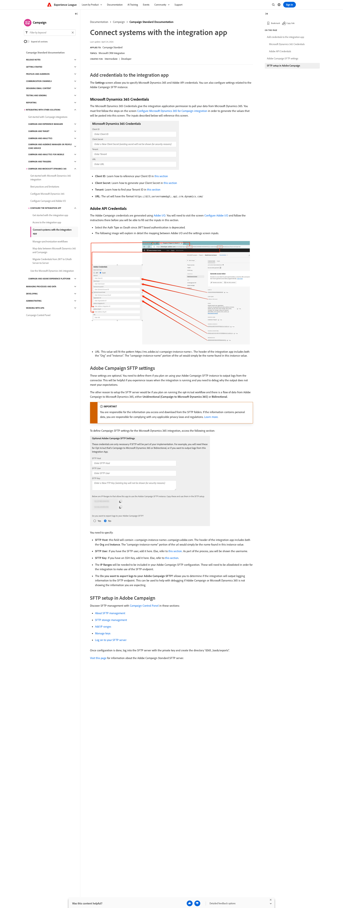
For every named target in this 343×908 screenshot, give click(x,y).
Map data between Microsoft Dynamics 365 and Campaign (54, 250)
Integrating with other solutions (43, 109)
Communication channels (39, 81)
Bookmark (275, 23)
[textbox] (50, 32)
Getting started (34, 67)
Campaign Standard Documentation (151, 22)
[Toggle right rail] (266, 14)
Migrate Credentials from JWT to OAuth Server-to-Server (52, 261)
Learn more (211, 417)
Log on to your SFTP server (110, 640)
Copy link (290, 23)
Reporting (31, 102)
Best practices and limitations (44, 186)
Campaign (119, 22)
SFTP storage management (111, 620)
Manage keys (102, 633)
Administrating (33, 301)
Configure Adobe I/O (216, 215)
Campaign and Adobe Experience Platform (49, 278)
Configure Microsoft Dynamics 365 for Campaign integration (172, 111)
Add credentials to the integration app (285, 37)
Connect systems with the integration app (52, 231)
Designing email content (38, 88)
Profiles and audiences (38, 74)
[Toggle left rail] (76, 14)
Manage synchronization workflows (50, 241)
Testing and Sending (36, 95)
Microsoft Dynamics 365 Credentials (287, 44)
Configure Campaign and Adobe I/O (48, 201)
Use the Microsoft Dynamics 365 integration (52, 270)
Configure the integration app (45, 208)
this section (161, 176)
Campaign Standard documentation (45, 52)
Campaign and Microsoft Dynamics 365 (47, 168)
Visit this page (98, 658)
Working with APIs (35, 308)
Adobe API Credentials (280, 51)
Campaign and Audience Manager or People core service (50, 146)
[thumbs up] (190, 903)
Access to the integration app (47, 222)
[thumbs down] (197, 903)
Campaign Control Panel (144, 605)
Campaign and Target (38, 131)
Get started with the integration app (50, 215)
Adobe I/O (159, 215)
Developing (32, 293)
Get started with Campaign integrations (47, 117)
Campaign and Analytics (40, 138)
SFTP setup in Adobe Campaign (283, 65)
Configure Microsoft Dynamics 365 (47, 193)
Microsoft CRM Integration (112, 53)
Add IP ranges (103, 626)
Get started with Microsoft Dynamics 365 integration (50, 177)
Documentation (99, 22)
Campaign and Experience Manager (45, 124)
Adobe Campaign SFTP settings (282, 58)
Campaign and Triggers (39, 161)
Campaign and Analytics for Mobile (46, 154)
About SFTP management (110, 613)
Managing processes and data (41, 286)
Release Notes (33, 59)
